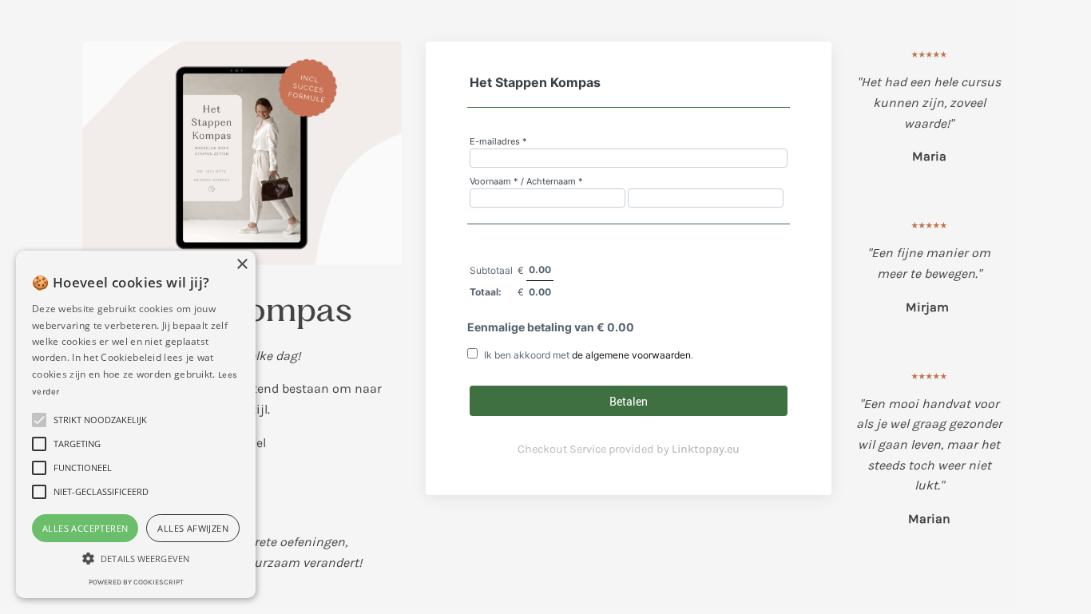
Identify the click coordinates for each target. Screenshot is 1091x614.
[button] (136, 558)
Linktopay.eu (706, 449)
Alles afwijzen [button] (192, 528)
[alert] (136, 424)
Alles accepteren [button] (85, 528)
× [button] (242, 265)
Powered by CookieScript (136, 582)
